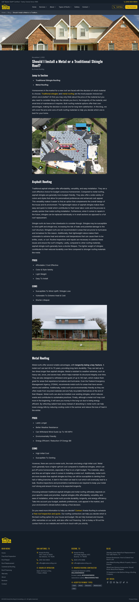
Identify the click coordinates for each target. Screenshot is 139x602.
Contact (85, 7)
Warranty (5, 573)
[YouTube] (114, 582)
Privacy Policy (133, 599)
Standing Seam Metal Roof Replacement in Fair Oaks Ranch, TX (121, 553)
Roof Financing (7, 570)
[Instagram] (111, 582)
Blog (9, 12)
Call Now (119, 7)
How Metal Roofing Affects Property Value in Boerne (121, 563)
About (52, 7)
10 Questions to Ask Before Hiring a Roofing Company (121, 573)
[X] (121, 582)
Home (34, 7)
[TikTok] (124, 582)
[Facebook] (108, 582)
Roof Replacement (8, 563)
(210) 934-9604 (131, 2)
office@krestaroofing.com (48, 563)
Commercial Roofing (8, 567)
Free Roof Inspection (9, 556)
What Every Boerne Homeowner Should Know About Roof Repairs (120, 568)
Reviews (4, 580)
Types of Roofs (64, 7)
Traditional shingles (50, 94)
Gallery (76, 7)
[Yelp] (127, 582)
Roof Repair (6, 560)
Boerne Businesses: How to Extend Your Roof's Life (120, 558)
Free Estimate (131, 7)
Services (42, 7)
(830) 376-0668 (79, 560)
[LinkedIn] (117, 582)
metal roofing (68, 94)
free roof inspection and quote (47, 514)
